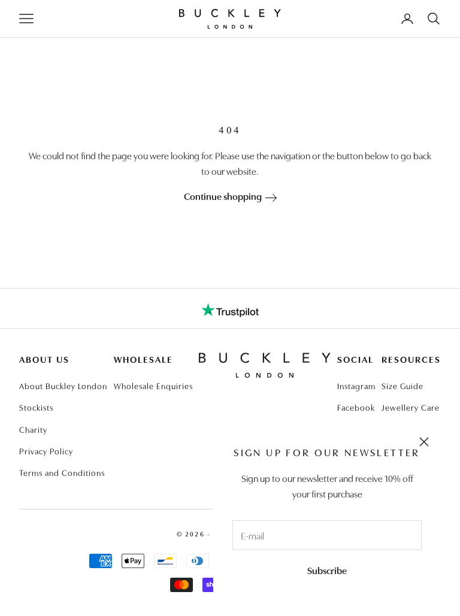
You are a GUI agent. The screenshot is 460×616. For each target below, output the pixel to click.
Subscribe (327, 569)
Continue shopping (224, 195)
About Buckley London (63, 386)
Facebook (356, 407)
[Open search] (433, 18)
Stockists (36, 407)
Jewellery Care (411, 407)
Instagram (356, 386)
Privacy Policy (46, 451)
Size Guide (402, 386)
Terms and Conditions (62, 472)
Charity (33, 429)
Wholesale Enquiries (153, 386)
